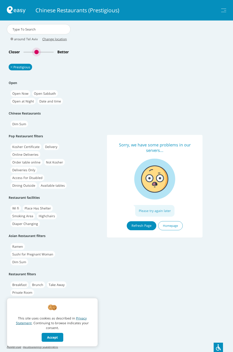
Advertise (14, 346)
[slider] (38, 52)
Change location (54, 39)
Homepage (170, 226)
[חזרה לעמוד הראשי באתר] (16, 10)
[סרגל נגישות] (218, 347)
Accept (52, 337)
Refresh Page (142, 225)
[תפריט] (223, 10)
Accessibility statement (40, 346)
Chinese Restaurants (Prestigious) (77, 10)
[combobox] (39, 29)
